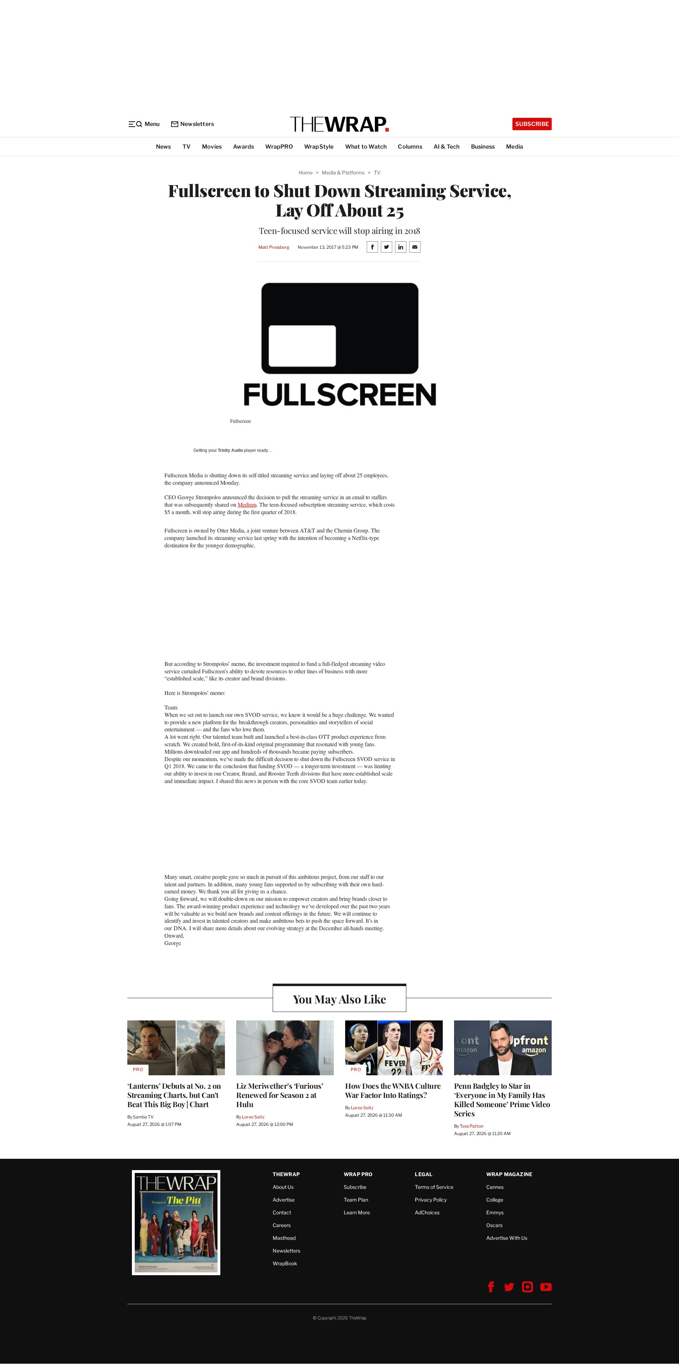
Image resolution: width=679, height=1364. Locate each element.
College (494, 1200)
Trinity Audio (230, 450)
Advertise (284, 1200)
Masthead (284, 1238)
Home (306, 172)
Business (483, 146)
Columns (410, 146)
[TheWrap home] (339, 124)
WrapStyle (319, 146)
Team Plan (356, 1200)
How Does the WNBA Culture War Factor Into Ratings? (393, 1090)
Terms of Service (434, 1187)
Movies (212, 146)
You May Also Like (339, 998)
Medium (247, 504)
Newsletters (197, 124)
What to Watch (366, 146)
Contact (282, 1212)
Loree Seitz (253, 1117)
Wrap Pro (358, 1174)
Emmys (495, 1212)
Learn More (357, 1212)
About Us (283, 1187)
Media (514, 146)
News (163, 146)
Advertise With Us (506, 1238)
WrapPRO (278, 146)
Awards (243, 146)
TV (186, 146)
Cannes (495, 1187)
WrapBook (285, 1263)
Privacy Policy (431, 1200)
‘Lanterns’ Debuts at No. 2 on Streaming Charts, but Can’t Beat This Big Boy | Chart (174, 1095)
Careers (282, 1225)
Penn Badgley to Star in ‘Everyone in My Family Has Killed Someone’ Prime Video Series (502, 1099)
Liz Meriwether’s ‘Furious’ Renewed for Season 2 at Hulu (279, 1095)
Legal (424, 1174)
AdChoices (427, 1212)
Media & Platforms (343, 172)
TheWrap (286, 1174)
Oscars (494, 1225)
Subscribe (532, 124)
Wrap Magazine (509, 1174)
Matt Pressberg (274, 247)
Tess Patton (471, 1126)
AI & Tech (447, 146)
